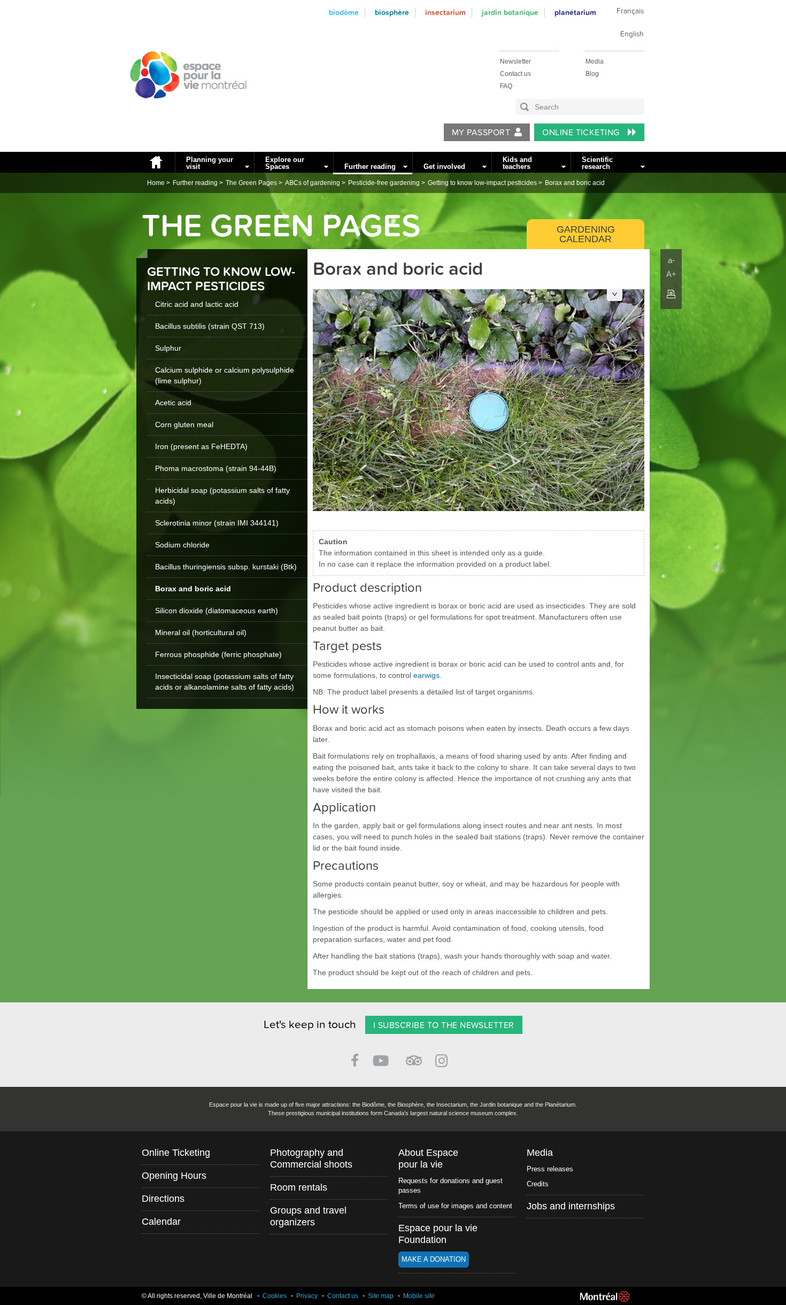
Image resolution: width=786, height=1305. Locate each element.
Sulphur (168, 348)
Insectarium (445, 12)
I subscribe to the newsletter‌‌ (443, 1025)
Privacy (307, 1296)
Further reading (370, 167)
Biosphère (392, 12)
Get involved (444, 167)
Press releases (550, 1169)
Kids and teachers (517, 163)
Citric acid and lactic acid (196, 304)
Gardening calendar (586, 234)
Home (155, 162)
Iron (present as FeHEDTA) (201, 446)
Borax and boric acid (575, 183)
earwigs (426, 675)
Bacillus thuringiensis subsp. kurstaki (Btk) (226, 566)
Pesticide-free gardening (384, 183)
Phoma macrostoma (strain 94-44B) (215, 468)
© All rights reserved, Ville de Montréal (197, 1296)
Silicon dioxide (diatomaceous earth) (216, 610)
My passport (481, 132)
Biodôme (344, 12)
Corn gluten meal (184, 424)
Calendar (161, 1221)
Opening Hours (174, 1175)
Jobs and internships (571, 1206)
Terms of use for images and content (455, 1206)
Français (630, 11)
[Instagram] (443, 1059)
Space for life (184, 108)
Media (594, 61)
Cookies (275, 1296)
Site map (381, 1296)
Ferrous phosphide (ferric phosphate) (218, 654)
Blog (592, 74)
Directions (163, 1198)
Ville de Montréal (604, 1296)
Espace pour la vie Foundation (437, 1234)
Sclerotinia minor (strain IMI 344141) (217, 523)
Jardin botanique (510, 12)
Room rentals (298, 1187)
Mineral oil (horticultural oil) (200, 632)
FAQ (506, 86)
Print (671, 294)
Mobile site (419, 1296)
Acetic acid (173, 402)
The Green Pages (251, 183)
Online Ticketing (582, 132)
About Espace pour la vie (428, 1158)
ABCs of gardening (312, 183)
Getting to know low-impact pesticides (482, 183)
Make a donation (434, 1259)
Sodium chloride (182, 544)
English (632, 34)
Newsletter (515, 61)
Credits (538, 1184)
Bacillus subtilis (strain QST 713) (210, 326)
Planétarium (575, 12)
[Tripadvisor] (413, 1056)
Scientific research (597, 163)
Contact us (515, 74)
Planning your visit (209, 163)
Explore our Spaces (284, 163)
